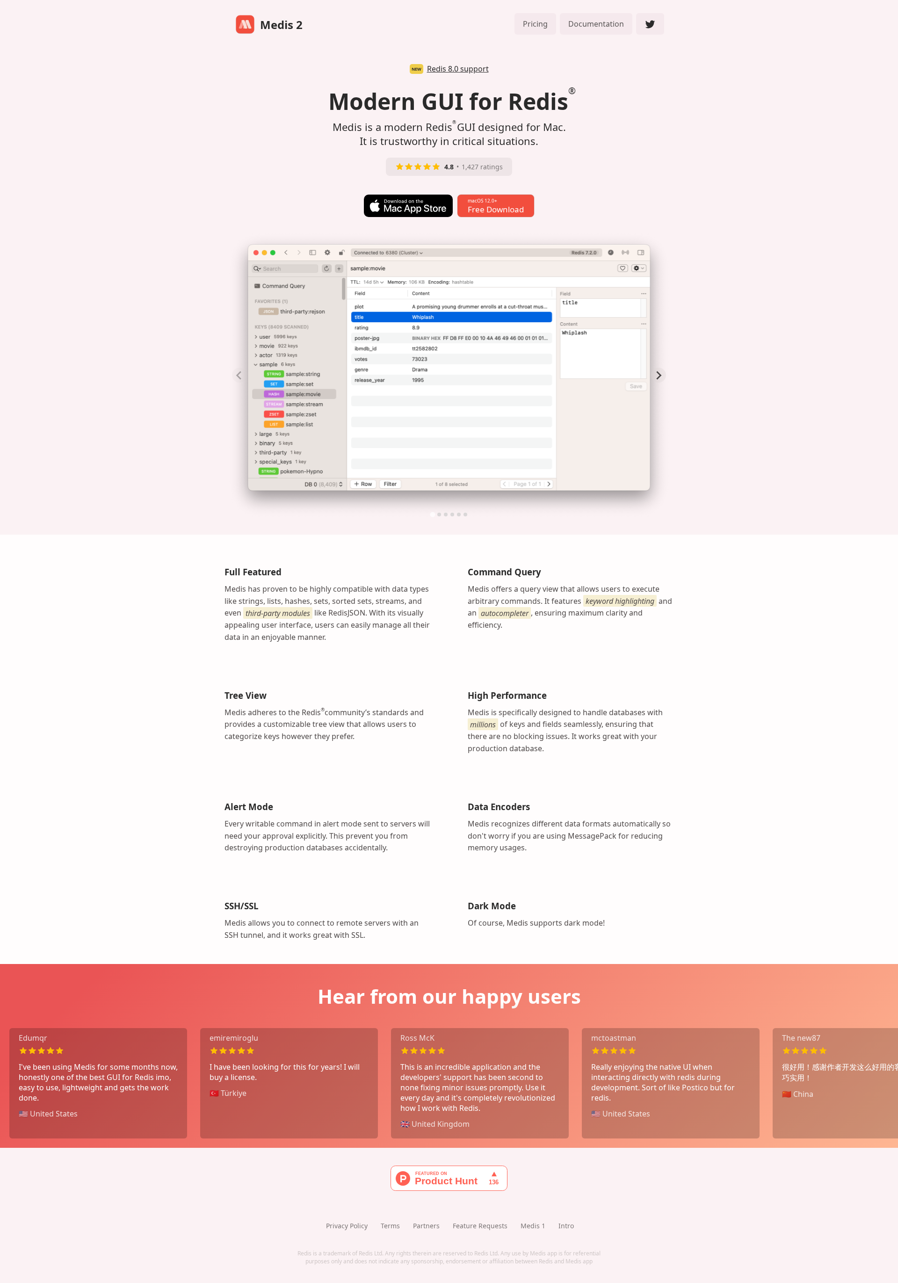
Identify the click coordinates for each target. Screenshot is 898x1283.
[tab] (432, 514)
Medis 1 (533, 1225)
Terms (390, 1225)
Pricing (535, 24)
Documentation (596, 24)
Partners (426, 1225)
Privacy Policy (347, 1225)
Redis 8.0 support (458, 69)
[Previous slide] (239, 375)
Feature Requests (480, 1225)
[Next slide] (658, 375)
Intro (566, 1225)
